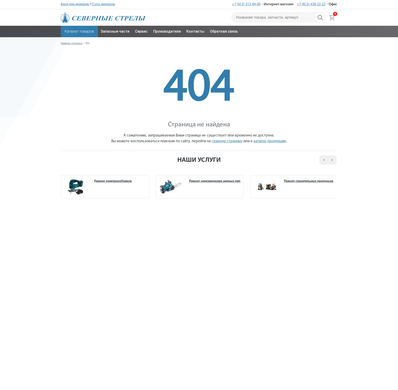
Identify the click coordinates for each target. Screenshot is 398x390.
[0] (331, 17)
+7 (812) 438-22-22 (311, 4)
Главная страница (71, 43)
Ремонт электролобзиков (113, 181)
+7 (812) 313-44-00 (246, 4)
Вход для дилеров (75, 4)
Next (332, 160)
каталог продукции (270, 141)
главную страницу (227, 141)
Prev (323, 160)
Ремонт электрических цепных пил (214, 181)
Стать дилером (103, 4)
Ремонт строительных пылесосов (308, 181)
